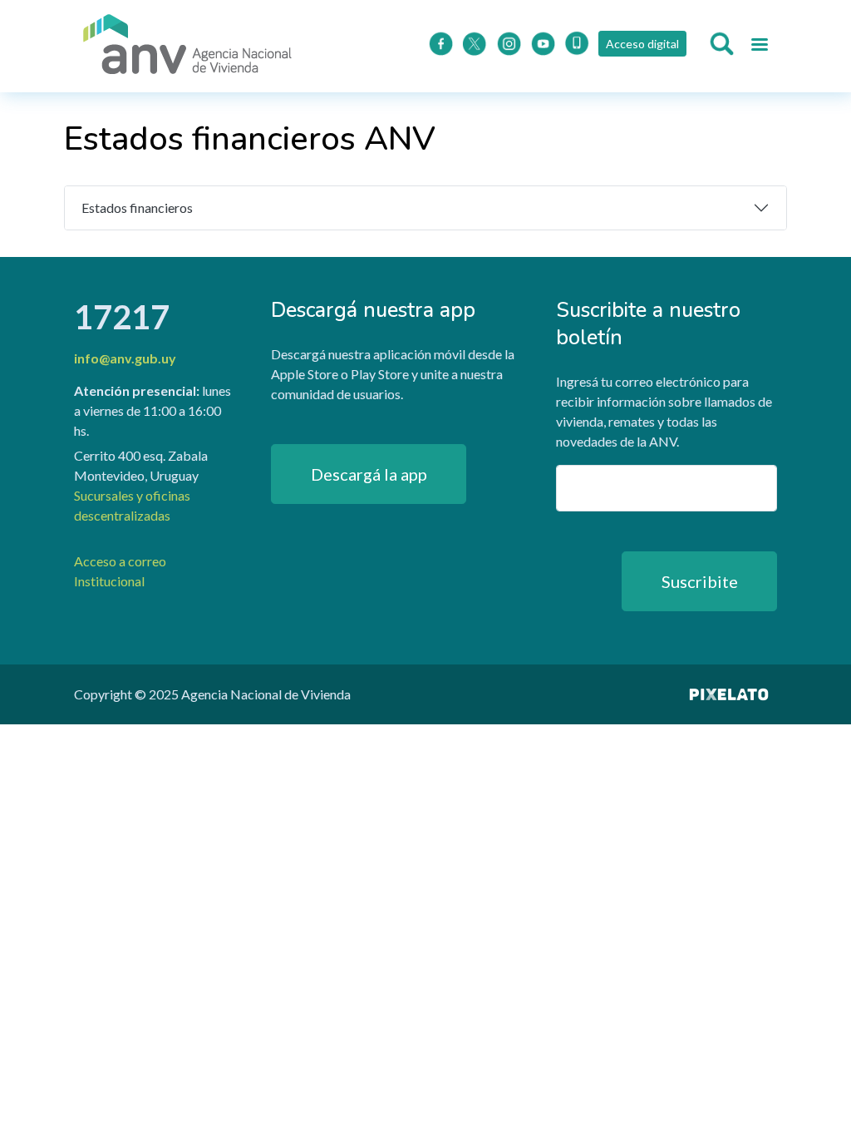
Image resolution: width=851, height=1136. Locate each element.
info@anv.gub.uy (125, 358)
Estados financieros (137, 207)
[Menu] (758, 47)
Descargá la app (369, 474)
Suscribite (700, 581)
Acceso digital (642, 44)
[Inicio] (188, 46)
